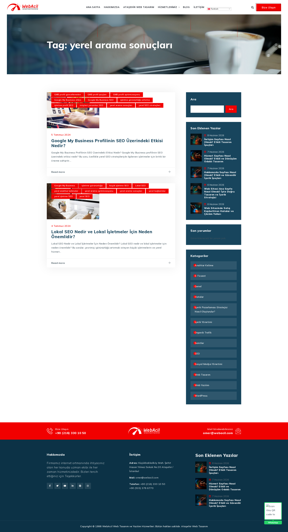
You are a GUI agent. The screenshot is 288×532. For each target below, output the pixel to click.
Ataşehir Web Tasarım (138, 7)
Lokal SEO (140, 185)
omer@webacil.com (218, 433)
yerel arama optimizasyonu (99, 191)
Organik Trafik (203, 332)
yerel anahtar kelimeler (66, 191)
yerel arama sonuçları (121, 105)
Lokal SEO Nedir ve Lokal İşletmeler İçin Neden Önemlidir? (101, 234)
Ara (193, 99)
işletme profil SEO (63, 105)
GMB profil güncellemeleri (67, 94)
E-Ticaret (200, 275)
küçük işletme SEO (119, 185)
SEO (197, 353)
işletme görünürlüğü (92, 185)
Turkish (214, 9)
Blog (186, 7)
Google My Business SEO (101, 100)
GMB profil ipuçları (97, 94)
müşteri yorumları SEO (91, 105)
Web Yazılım (202, 385)
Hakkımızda (111, 7)
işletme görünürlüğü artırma (135, 100)
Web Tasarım (202, 374)
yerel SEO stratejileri (149, 105)
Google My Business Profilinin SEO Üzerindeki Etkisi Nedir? (107, 143)
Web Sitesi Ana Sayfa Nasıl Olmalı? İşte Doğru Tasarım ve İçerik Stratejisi (219, 193)
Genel (198, 286)
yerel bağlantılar (157, 191)
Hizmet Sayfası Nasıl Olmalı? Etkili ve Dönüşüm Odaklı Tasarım (220, 158)
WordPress (201, 395)
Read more (58, 171)
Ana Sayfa (93, 7)
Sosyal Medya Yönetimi (208, 364)
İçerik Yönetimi (203, 322)
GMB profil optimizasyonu (126, 94)
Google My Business (64, 185)
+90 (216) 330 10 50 (70, 433)
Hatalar (199, 296)
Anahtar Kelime (204, 265)
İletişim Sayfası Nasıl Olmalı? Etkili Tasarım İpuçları (217, 142)
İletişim (199, 7)
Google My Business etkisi (67, 100)
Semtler (199, 343)
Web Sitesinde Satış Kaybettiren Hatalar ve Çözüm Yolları (219, 211)
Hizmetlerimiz (167, 7)
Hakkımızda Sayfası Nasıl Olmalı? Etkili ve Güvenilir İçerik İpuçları (220, 175)
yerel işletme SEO (63, 196)
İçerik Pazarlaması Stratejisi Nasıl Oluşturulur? (211, 309)
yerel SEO (85, 196)
